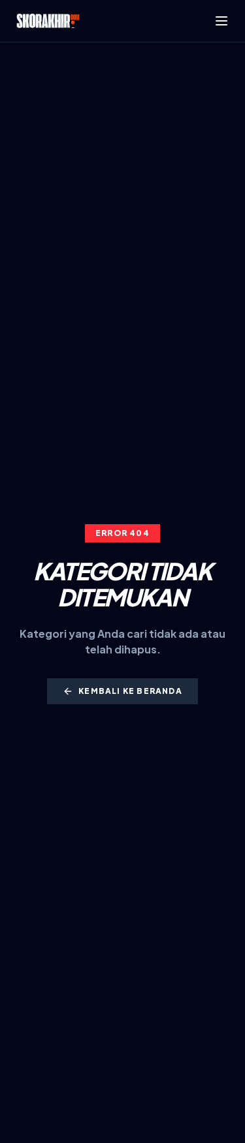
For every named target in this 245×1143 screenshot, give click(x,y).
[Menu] (221, 21)
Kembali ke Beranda (130, 691)
